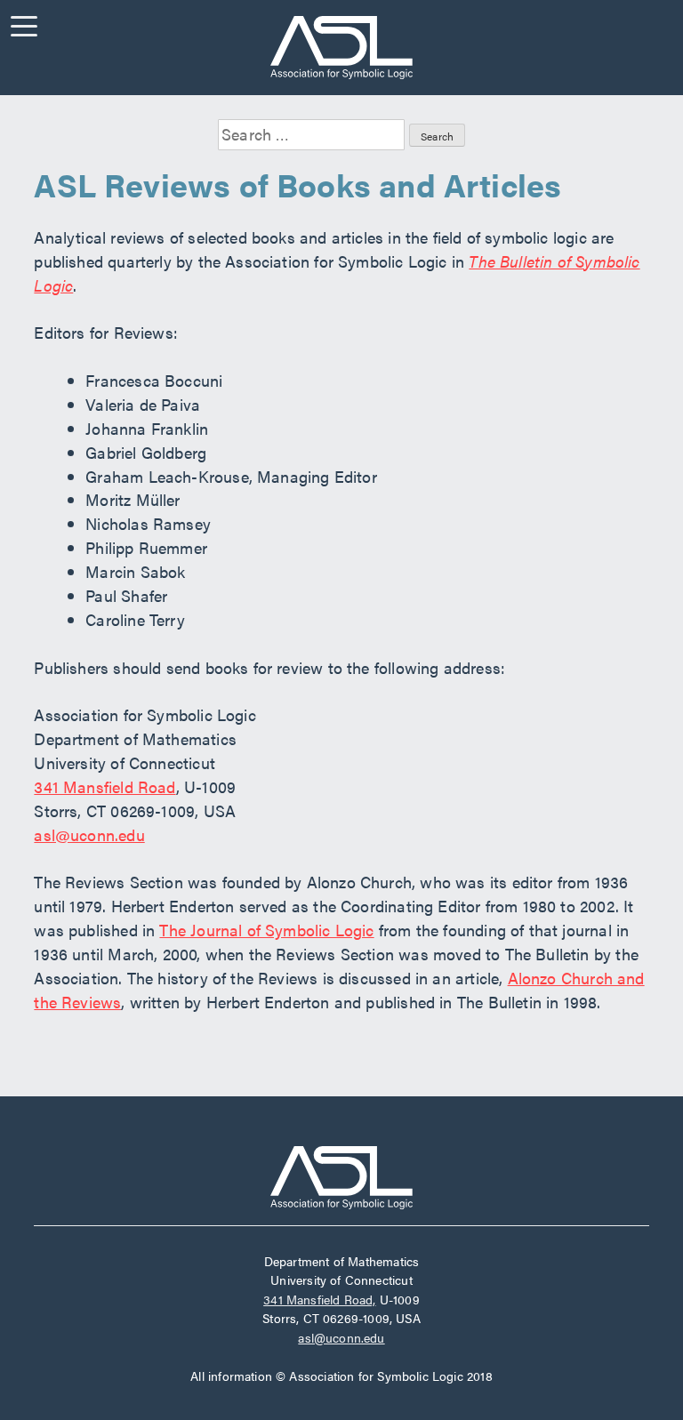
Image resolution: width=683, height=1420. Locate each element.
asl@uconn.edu (89, 834)
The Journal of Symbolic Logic (266, 930)
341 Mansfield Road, (319, 1299)
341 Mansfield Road (104, 786)
